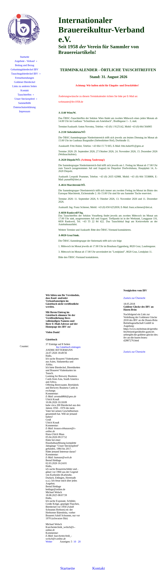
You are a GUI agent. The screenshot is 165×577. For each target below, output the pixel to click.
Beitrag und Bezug (24, 65)
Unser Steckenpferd (25, 98)
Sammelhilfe (24, 103)
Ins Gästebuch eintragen (68, 347)
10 (74, 541)
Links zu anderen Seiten (24, 86)
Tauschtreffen (24, 94)
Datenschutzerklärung (24, 107)
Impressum (24, 111)
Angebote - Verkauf (25, 61)
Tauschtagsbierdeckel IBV (24, 73)
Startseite (24, 56)
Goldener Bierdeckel (24, 82)
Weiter (49, 541)
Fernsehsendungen (24, 77)
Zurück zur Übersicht (134, 298)
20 (79, 541)
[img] (24, 30)
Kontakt (24, 90)
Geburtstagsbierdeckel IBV (24, 69)
